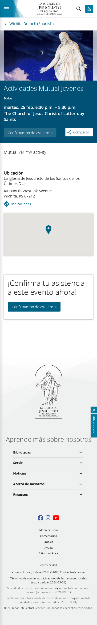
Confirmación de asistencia (30, 132)
